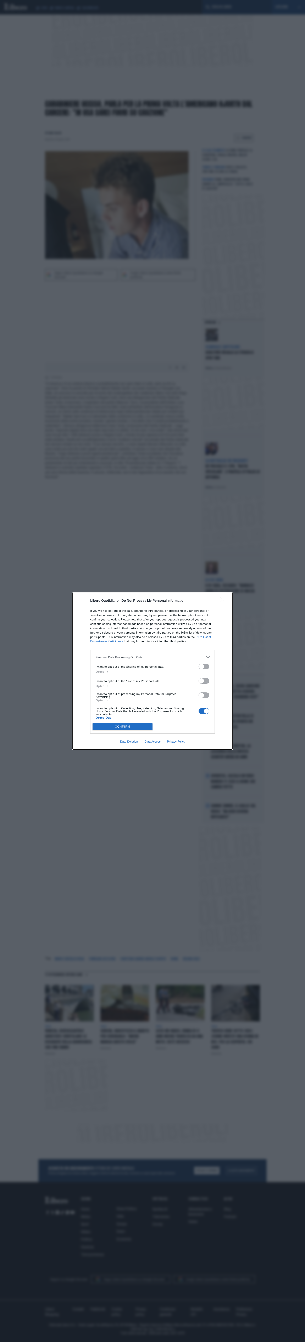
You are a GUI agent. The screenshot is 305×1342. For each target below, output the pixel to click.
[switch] (204, 666)
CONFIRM (122, 726)
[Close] (224, 601)
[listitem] (152, 657)
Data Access (152, 741)
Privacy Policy (176, 741)
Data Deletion (129, 741)
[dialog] (152, 671)
